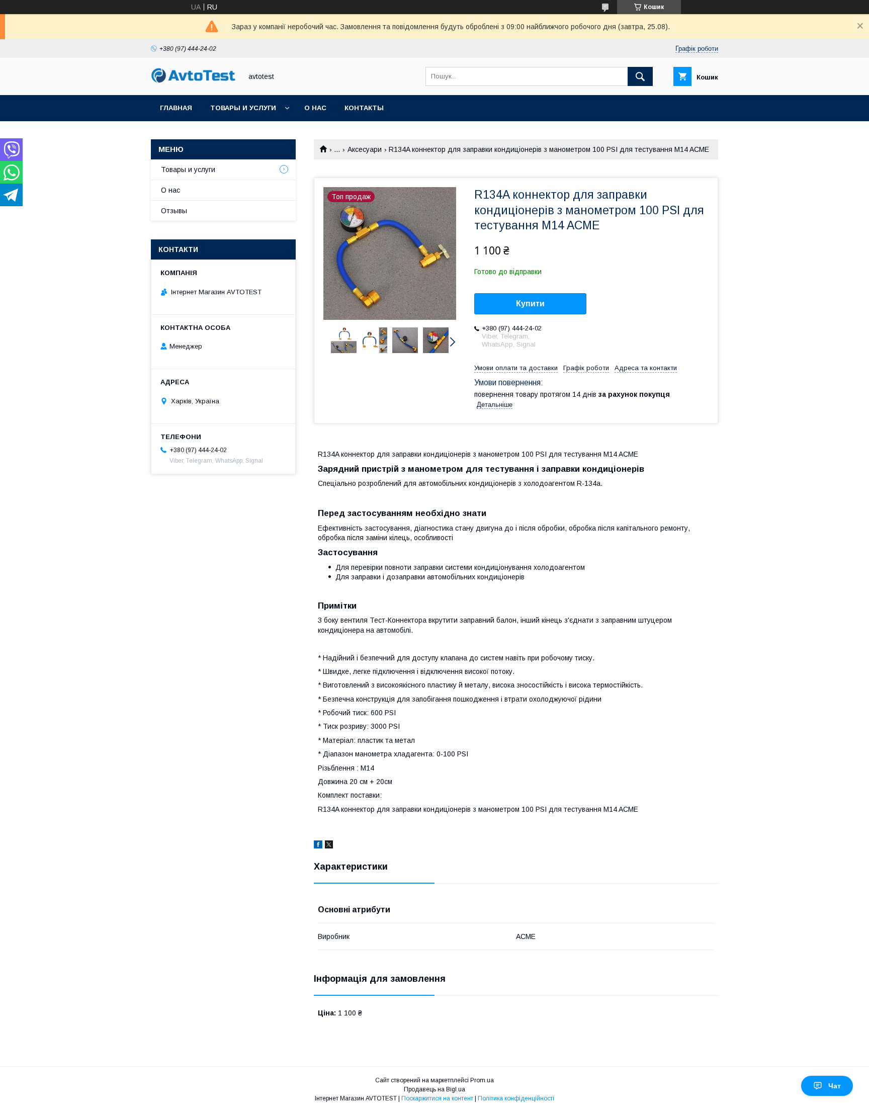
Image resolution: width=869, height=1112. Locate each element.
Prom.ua (482, 1080)
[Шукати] (640, 76)
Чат (834, 1086)
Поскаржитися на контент (437, 1098)
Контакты (364, 108)
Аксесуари (364, 149)
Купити (530, 303)
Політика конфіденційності (516, 1098)
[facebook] (318, 846)
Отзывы (174, 211)
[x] (329, 846)
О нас (315, 108)
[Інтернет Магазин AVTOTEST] (193, 81)
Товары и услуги (243, 108)
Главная (176, 108)
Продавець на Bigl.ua (434, 1089)
